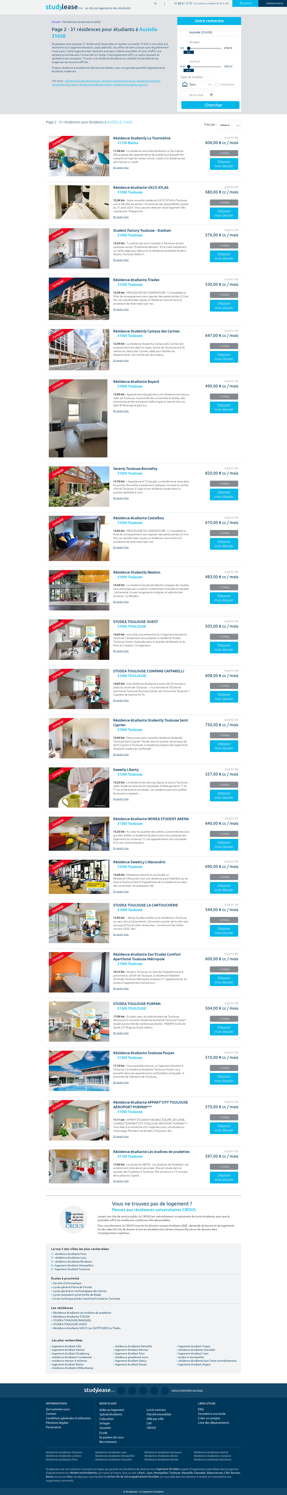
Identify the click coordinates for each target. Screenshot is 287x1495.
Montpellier (161, 1472)
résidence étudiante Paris (70, 1253)
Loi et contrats (156, 1409)
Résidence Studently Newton (136, 572)
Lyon (149, 1472)
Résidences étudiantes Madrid (211, 1452)
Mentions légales (57, 1422)
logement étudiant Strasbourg (69, 1353)
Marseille (187, 1472)
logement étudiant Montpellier (74, 1265)
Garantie (105, 1427)
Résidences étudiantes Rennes (161, 1459)
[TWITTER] (154, 1390)
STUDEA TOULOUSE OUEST (135, 621)
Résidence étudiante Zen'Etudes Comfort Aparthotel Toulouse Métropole (147, 956)
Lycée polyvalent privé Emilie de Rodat (77, 1294)
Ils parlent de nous (111, 1437)
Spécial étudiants (110, 1414)
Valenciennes (215, 1472)
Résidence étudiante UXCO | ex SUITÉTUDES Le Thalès (86, 1328)
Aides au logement (111, 1409)
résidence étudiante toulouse (82, 81)
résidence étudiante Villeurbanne (71, 1367)
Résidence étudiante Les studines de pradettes (151, 1151)
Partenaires (53, 1427)
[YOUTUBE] (143, 1390)
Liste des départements (213, 1422)
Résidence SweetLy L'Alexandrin (139, 862)
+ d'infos (224, 153)
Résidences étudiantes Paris (62, 1459)
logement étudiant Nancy (130, 1360)
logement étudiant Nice (129, 1353)
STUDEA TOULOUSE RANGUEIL (72, 1320)
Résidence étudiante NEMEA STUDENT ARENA (151, 819)
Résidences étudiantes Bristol (161, 1455)
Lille (227, 1472)
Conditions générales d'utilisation (68, 1418)
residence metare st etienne (68, 1360)
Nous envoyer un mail (182, 1390)
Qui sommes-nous (58, 1409)
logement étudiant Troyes (193, 1346)
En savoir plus (121, 167)
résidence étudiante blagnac (118, 81)
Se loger (104, 1423)
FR (152, 3)
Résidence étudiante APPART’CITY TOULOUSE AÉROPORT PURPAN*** (150, 1104)
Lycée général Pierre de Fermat (72, 1287)
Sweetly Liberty (126, 769)
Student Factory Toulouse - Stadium (142, 230)
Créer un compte (209, 1418)
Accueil (56, 22)
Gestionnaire (274, 3)
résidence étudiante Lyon (70, 1257)
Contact (51, 1413)
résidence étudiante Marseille (132, 1346)
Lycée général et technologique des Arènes (80, 1291)
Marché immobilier (159, 1414)
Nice (70, 1476)
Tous (192, 84)
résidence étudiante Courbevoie (71, 1357)
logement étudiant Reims (67, 1364)
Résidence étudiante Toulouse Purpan (144, 1053)
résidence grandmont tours (130, 1357)
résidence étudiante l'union (95, 84)
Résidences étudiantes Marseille (113, 1459)
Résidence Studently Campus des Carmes (146, 331)
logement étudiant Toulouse (72, 1269)
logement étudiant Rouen (130, 1364)
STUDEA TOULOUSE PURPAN (136, 1003)
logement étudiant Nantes (67, 1349)
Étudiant (246, 3)
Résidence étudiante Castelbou (138, 518)
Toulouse (174, 1472)
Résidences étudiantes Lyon (111, 1452)
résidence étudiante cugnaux (130, 84)
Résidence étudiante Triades (136, 280)
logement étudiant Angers (193, 1364)
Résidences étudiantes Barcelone (212, 1459)
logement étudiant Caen (192, 1353)
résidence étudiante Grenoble (195, 1349)
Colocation (227, 84)
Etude (103, 1432)
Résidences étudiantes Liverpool (212, 1455)
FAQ (201, 1409)
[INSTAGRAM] (132, 1390)
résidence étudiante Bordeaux (73, 1261)
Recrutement (108, 1441)
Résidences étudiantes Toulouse (64, 1452)
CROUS (151, 1427)
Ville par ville (155, 1418)
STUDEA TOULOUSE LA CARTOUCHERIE (145, 905)
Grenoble (199, 1472)
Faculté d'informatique (67, 1283)
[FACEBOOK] (121, 1390)
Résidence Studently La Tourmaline (141, 138)
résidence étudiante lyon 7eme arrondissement (206, 1360)
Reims (49, 1476)
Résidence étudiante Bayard (136, 381)
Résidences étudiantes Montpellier (115, 1455)
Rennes (235, 1472)
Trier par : (210, 124)
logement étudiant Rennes (130, 1349)
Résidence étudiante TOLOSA (71, 1316)
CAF (149, 1423)
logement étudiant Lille (65, 1346)
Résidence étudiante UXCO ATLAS (140, 187)
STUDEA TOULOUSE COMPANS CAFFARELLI (148, 671)
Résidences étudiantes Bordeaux (163, 1452)
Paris (142, 1472)
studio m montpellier (190, 1357)
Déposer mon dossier (224, 164)
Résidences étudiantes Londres (63, 1455)
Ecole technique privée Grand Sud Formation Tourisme (86, 1298)
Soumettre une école (212, 1413)
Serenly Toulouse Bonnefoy (135, 468)
